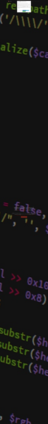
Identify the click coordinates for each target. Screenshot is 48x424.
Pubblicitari (28, 10)
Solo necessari (20, 10)
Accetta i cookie (24, 10)
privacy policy (24, 6)
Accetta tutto (24, 11)
